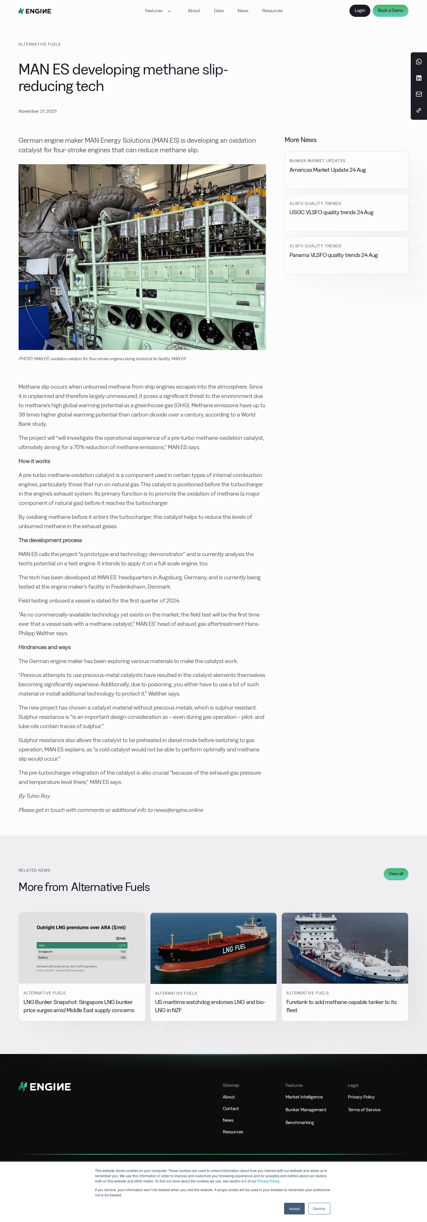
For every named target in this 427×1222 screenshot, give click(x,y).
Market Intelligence (304, 1096)
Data (219, 10)
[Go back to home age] (35, 10)
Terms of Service (364, 1109)
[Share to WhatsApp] (419, 61)
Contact (231, 1108)
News (243, 10)
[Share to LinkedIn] (419, 78)
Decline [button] (319, 1208)
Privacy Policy (268, 1180)
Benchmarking (300, 1122)
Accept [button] (294, 1208)
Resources (272, 10)
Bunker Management (306, 1109)
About (194, 10)
